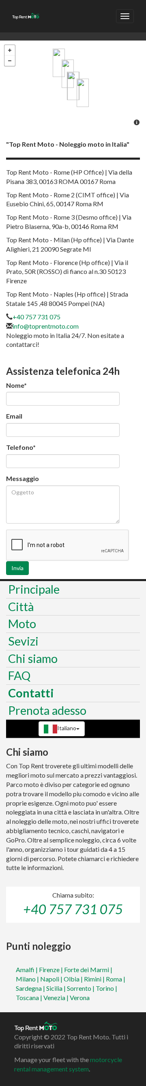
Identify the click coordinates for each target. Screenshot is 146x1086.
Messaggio (22, 478)
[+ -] (73, 86)
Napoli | (52, 979)
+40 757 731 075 (36, 317)
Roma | (115, 979)
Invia (17, 567)
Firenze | (51, 969)
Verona (80, 997)
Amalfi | (27, 969)
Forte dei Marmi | (88, 969)
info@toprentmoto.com (46, 326)
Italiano (66, 728)
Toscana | (29, 997)
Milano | (28, 979)
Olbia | (74, 979)
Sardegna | (31, 988)
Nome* (16, 385)
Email (14, 416)
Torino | (106, 988)
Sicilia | (56, 988)
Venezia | (56, 997)
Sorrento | (81, 988)
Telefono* (21, 447)
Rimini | (95, 979)
